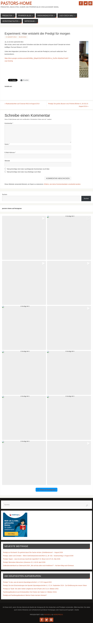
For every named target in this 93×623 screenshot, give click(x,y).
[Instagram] (90, 3)
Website (7, 161)
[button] (24, 238)
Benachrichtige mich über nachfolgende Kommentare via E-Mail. (28, 169)
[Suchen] (87, 505)
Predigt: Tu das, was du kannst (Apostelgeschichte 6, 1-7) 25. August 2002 (27, 582)
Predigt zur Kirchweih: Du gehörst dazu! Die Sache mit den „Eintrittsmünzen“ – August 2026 (33, 552)
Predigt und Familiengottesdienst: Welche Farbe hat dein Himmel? (25, 595)
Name (7, 144)
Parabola (48, 614)
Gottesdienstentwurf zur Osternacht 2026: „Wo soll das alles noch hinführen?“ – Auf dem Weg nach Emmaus (38, 565)
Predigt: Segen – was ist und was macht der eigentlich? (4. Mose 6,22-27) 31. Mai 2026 (31, 559)
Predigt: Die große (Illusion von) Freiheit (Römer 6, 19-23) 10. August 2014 (68, 105)
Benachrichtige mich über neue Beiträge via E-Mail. (24, 172)
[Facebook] (81, 3)
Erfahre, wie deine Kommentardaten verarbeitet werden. (62, 184)
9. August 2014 (11, 37)
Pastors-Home (16, 3)
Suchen (4, 194)
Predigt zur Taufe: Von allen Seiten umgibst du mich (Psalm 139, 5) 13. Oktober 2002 (30, 589)
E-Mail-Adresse (10, 152)
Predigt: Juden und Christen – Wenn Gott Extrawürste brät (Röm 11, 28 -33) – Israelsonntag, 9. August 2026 (38, 556)
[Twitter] (86, 3)
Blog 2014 (22, 37)
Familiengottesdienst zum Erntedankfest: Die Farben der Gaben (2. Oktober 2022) (30, 592)
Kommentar (9, 123)
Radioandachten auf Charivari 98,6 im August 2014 (22, 104)
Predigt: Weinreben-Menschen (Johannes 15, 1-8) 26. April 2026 (24, 562)
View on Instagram (47, 490)
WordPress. (58, 614)
